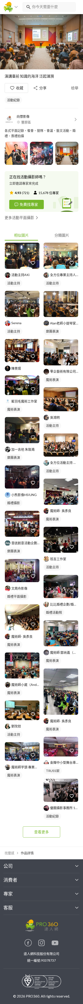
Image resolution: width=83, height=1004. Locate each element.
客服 (8, 907)
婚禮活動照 (54, 612)
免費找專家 (29, 204)
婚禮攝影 (13, 503)
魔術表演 (13, 409)
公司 (8, 866)
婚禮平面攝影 (17, 596)
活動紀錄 (13, 100)
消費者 (10, 880)
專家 (8, 894)
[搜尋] (27, 7)
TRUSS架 (52, 771)
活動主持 (13, 283)
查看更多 (41, 832)
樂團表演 (13, 457)
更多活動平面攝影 (19, 217)
